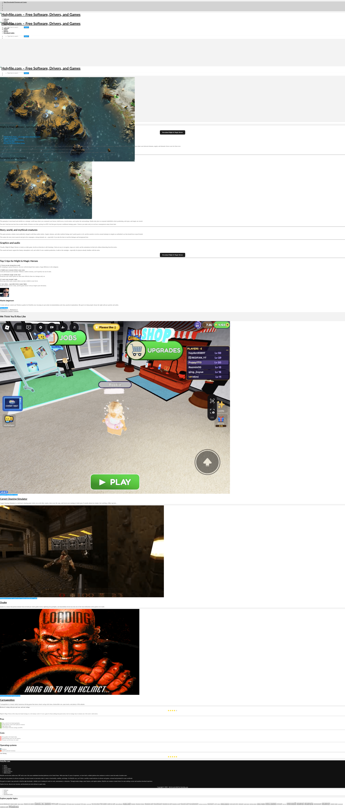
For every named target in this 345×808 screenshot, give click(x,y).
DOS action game (70, 804)
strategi (300, 803)
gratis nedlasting (118, 804)
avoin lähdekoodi (5, 804)
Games (6, 20)
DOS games (83, 804)
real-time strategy (253, 804)
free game (103, 804)
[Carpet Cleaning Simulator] (115, 493)
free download (96, 804)
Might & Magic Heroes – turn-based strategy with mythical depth (22, 136)
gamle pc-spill (111, 804)
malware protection (203, 804)
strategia (308, 803)
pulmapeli (240, 804)
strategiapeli (317, 804)
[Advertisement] (172, 52)
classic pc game (29, 804)
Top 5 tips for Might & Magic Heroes (14, 143)
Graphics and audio (9, 141)
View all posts (4, 308)
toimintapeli (340, 804)
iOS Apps (7, 495)
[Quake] (82, 597)
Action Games (20, 598)
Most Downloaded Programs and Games (15, 2)
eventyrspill (88, 804)
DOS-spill (54, 804)
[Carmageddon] (69, 694)
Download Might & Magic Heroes (172, 132)
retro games (270, 803)
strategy (326, 803)
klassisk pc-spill (176, 804)
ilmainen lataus (140, 804)
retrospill (291, 803)
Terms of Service (8, 771)
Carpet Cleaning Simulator (13, 499)
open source (224, 804)
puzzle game (246, 804)
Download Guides (9, 33)
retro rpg (284, 804)
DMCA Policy (7, 772)
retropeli (279, 804)
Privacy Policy (7, 768)
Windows (14, 806)
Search (26, 27)
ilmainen (133, 804)
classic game (13, 804)
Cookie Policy (7, 770)
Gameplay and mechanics (11, 138)
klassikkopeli (158, 804)
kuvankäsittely (194, 804)
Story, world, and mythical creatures (14, 140)
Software (6, 19)
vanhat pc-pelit (4, 807)
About (5, 765)
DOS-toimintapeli (62, 804)
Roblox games (14, 495)
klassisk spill (185, 804)
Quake (3, 602)
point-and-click (234, 804)
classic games (20, 804)
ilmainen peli (149, 804)
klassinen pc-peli (167, 804)
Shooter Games (32, 598)
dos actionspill (77, 804)
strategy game (334, 804)
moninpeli (210, 804)
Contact (5, 767)
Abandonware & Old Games (8, 598)
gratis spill (127, 804)
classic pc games (42, 803)
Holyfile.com (184, 787)
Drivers (6, 31)
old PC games (217, 804)
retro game (261, 804)
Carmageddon (7, 700)
